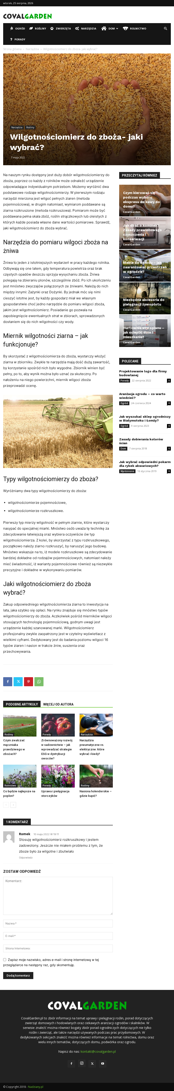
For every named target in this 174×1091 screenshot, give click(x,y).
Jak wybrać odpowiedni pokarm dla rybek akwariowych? (145, 464)
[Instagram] (81, 1063)
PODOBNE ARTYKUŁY (22, 704)
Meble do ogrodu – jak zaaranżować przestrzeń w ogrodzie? (145, 267)
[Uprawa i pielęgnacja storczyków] (58, 776)
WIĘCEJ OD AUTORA (58, 704)
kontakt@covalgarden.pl (98, 1051)
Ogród (20, 28)
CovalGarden (131, 211)
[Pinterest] (28, 681)
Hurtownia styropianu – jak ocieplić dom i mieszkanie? (143, 332)
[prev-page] (6, 805)
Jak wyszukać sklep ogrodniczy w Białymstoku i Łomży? (145, 418)
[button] (165, 29)
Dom (112, 28)
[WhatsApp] (39, 681)
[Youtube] (102, 1063)
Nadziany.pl (35, 1087)
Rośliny (40, 28)
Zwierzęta (63, 28)
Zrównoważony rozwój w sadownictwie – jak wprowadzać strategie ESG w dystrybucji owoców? (56, 749)
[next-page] (13, 805)
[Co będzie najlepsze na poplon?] (19, 776)
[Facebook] (7, 681)
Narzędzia (88, 28)
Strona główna (12, 49)
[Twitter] (18, 681)
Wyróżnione (127, 471)
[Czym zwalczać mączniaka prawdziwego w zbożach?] (19, 725)
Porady (19, 39)
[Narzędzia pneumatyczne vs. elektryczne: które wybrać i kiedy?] (96, 725)
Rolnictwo (138, 28)
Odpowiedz (26, 857)
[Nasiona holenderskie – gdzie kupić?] (96, 776)
